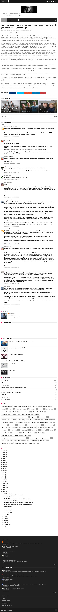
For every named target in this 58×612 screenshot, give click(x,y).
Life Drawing (43, 422)
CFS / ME (4, 394)
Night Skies (47, 427)
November (7, 509)
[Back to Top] (56, 610)
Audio (11, 409)
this (20, 177)
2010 (4, 482)
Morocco (24, 427)
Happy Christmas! (8, 497)
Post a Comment (7, 307)
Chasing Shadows (6, 399)
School (51, 430)
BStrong (6, 182)
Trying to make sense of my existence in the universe (14, 387)
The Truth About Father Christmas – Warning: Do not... (18, 498)
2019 (4, 464)
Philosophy (14, 430)
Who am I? (42, 440)
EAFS (36, 414)
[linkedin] (49, 1)
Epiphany (34, 417)
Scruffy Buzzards (5, 432)
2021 (4, 460)
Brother (23, 110)
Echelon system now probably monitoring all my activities (14, 417)
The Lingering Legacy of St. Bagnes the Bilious (15, 561)
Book (41, 409)
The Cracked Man (5, 435)
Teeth (39, 432)
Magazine (12, 425)
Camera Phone (49, 409)
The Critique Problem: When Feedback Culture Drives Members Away (21, 576)
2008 (4, 485)
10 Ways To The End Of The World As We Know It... (21, 341)
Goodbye (5, 552)
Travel (26, 435)
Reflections (34, 430)
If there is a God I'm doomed (21, 422)
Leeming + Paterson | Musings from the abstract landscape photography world (24, 584)
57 (40, 110)
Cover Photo (14, 414)
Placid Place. (6, 557)
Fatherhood (4, 419)
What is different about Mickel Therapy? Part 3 (13, 361)
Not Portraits (4, 430)
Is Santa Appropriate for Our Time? (13, 495)
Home (4, 20)
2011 (4, 480)
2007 (4, 487)
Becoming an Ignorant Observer (11, 585)
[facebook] (45, 1)
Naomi (6, 229)
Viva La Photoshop (22, 440)
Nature (39, 427)
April (5, 522)
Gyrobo (6, 166)
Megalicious (22, 425)
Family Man (28, 30)
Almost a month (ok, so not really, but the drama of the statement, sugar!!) (22, 543)
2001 (4, 527)
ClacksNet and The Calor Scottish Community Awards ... (19, 502)
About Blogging (5, 385)
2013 (4, 476)
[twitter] (54, 1)
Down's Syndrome (6, 397)
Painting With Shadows (11, 14)
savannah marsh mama (9, 542)
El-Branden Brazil (8, 579)
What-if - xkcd (6, 600)
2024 (4, 454)
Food (13, 419)
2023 (4, 456)
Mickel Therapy (49, 425)
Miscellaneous (15, 427)
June (5, 518)
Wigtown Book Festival (19, 443)
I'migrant (5, 555)
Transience (6, 580)
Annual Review (35, 406)
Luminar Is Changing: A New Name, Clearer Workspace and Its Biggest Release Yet (24, 571)
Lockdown (4, 425)
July (5, 516)
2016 (4, 470)
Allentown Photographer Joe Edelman (13, 575)
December (7, 493)
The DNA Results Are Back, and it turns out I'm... (10, 109)
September (7, 513)
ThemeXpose (9, 610)
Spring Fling (16, 432)
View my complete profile (14, 317)
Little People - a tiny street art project (13, 588)
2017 (4, 468)
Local (51, 422)
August (6, 514)
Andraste (6, 270)
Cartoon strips (5, 411)
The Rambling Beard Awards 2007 (17, 348)
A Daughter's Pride (13, 364)
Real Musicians (8, 506)
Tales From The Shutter (7, 390)
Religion (44, 430)
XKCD (3, 598)
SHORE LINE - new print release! (11, 590)
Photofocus (6, 570)
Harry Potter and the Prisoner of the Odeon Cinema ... (18, 504)
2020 (4, 462)
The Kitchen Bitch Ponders (10, 546)
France (20, 419)
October (6, 511)
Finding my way (7, 547)
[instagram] (47, 1)
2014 (4, 474)
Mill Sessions (4, 427)
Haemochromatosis (6, 422)
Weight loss (33, 440)
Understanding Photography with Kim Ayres (11, 392)
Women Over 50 (32, 443)
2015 (4, 472)
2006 (4, 489)
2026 (4, 451)
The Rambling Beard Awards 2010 (17, 354)
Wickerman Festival (6, 443)
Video (11, 440)
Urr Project (4, 440)
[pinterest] (51, 1)
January (6, 524)
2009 (4, 483)
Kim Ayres (7, 200)
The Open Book (17, 435)
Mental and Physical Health (35, 425)
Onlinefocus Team (9, 126)
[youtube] (56, 1)
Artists (3, 409)
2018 (4, 466)
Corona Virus (4, 414)
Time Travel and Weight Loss (11, 500)
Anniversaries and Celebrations (19, 30)
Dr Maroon (7, 139)
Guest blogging (48, 419)
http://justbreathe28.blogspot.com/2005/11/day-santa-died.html (22, 220)
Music (31, 427)
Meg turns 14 (12, 370)
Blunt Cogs (33, 409)
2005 (4, 491)
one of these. (46, 171)
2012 (4, 478)
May (5, 520)
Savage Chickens (6, 602)
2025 (4, 452)
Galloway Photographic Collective (33, 419)
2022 (4, 458)
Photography (5, 380)
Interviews (34, 422)
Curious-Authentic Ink (9, 551)
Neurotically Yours (7, 605)
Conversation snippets (38, 411)
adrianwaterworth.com (9, 560)
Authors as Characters (21, 409)
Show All (54, 564)
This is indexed (6, 603)
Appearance (46, 406)
